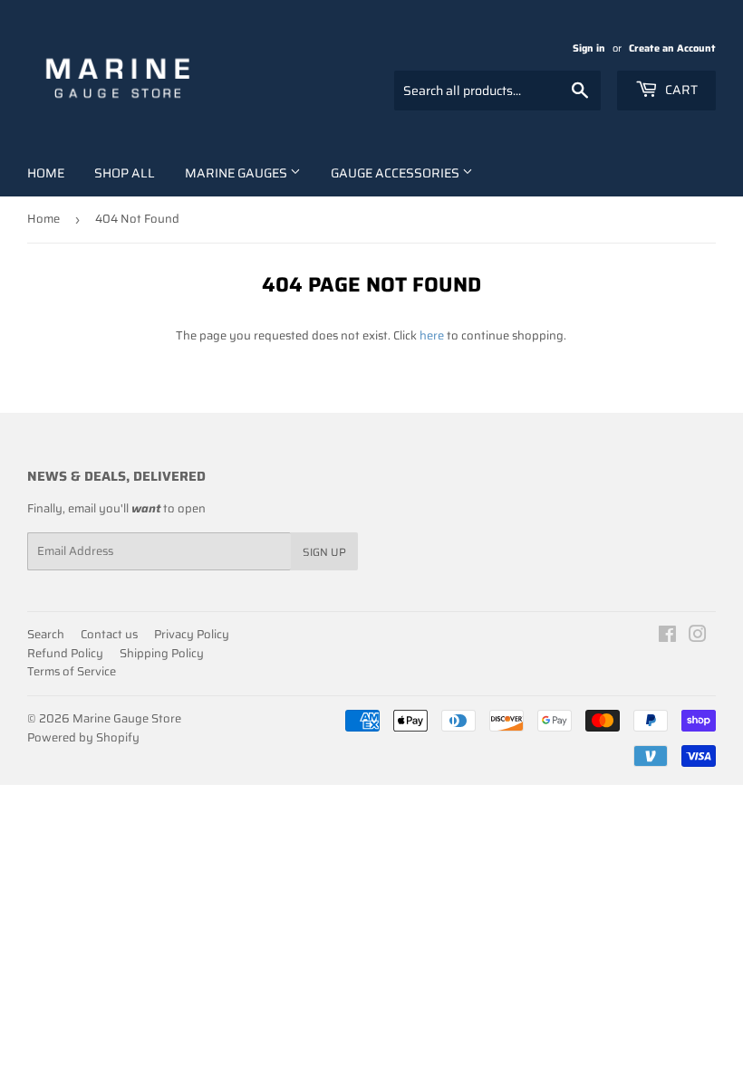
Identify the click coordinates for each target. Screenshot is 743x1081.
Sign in (589, 48)
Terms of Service (71, 671)
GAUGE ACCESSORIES (396, 173)
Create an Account (672, 48)
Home (45, 173)
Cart (680, 90)
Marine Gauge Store (126, 718)
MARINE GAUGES (237, 173)
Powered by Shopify (83, 737)
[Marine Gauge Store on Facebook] (667, 636)
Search (45, 634)
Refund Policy (65, 653)
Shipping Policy (162, 653)
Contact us (109, 634)
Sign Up (324, 551)
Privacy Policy (191, 634)
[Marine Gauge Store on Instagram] (698, 636)
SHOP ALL (124, 173)
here (432, 335)
